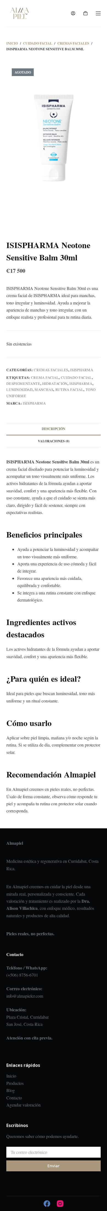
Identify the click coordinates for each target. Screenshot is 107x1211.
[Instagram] (60, 1203)
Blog (10, 1090)
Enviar (53, 1165)
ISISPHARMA (81, 369)
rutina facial (69, 389)
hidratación (54, 383)
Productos (15, 1083)
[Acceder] (73, 13)
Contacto (14, 1097)
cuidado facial (76, 377)
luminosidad (19, 389)
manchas (44, 389)
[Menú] (98, 13)
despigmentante (23, 383)
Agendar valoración (23, 1105)
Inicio (11, 1076)
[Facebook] (47, 1203)
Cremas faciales (51, 369)
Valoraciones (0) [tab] (53, 441)
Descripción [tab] (53, 428)
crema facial (45, 377)
